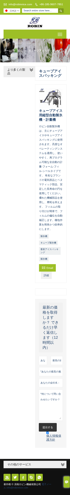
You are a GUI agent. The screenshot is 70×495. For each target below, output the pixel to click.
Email (47, 267)
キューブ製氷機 (48, 242)
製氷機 (44, 236)
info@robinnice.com (20, 4)
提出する (48, 427)
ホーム (7, 50)
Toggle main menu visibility (60, 34)
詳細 (46, 275)
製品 (20, 50)
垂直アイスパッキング (49, 251)
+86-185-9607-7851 (51, 4)
